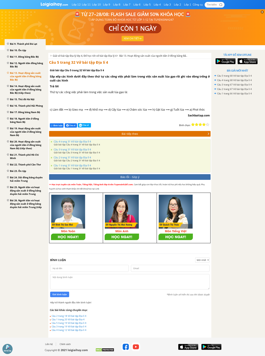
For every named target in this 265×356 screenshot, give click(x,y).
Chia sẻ (72, 125)
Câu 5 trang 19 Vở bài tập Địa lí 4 (69, 322)
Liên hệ (49, 344)
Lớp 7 (127, 4)
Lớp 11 (86, 4)
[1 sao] (193, 124)
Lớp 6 (137, 4)
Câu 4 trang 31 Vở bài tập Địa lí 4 (72, 141)
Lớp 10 (96, 4)
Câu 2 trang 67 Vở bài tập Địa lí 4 (234, 89)
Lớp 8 (116, 4)
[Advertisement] (237, 144)
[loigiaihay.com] (54, 5)
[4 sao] (204, 124)
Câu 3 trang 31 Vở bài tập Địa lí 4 (72, 149)
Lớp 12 (76, 4)
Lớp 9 (106, 4)
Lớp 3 (167, 4)
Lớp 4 (157, 4)
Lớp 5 (147, 4)
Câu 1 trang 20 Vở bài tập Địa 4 (68, 319)
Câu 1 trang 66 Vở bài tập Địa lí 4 (234, 93)
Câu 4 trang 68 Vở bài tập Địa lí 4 (234, 80)
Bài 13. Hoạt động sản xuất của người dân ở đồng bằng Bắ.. (153, 55)
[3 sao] (200, 124)
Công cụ (198, 4)
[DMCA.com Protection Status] (105, 351)
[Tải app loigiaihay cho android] (225, 61)
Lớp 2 (177, 4)
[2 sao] (196, 124)
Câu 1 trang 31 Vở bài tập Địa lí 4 (72, 165)
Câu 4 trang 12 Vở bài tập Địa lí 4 (69, 329)
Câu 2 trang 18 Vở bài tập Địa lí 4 (69, 315)
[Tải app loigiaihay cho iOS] (247, 61)
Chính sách (65, 344)
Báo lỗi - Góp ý (129, 177)
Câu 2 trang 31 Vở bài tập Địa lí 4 (72, 157)
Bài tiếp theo (130, 134)
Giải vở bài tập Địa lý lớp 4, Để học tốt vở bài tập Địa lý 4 (85, 55)
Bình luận (58, 125)
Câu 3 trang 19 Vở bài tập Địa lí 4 (69, 326)
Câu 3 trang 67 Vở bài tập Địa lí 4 (234, 84)
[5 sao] (207, 124)
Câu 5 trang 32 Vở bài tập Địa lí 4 (78, 62)
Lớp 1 (187, 4)
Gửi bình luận (59, 294)
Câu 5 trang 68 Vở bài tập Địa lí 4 (234, 75)
